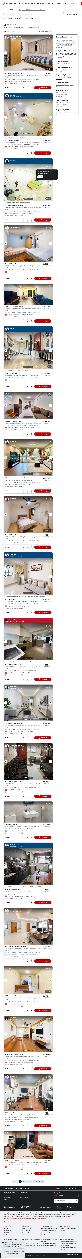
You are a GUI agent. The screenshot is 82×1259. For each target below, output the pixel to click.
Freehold (58, 63)
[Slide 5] (28, 69)
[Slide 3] (26, 133)
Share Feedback (24, 1197)
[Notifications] (78, 3)
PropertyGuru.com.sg (9, 1213)
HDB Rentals (63, 1230)
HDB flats (12, 1218)
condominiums (69, 1216)
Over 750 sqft (59, 77)
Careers (6, 1199)
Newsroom (23, 1195)
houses (30, 1218)
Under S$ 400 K (60, 85)
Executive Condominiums (21, 1218)
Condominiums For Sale (47, 1232)
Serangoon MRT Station (62, 102)
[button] (5, 24)
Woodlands (66, 112)
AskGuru (6, 1228)
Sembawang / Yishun (61, 94)
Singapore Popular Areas (67, 1239)
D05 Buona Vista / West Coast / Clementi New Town (68, 1244)
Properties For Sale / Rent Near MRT (31, 1240)
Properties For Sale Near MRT (30, 1243)
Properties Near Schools (47, 1245)
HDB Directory (26, 1230)
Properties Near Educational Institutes (49, 1240)
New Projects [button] (41, 3)
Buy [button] (20, 3)
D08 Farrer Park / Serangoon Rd (68, 1247)
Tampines (58, 112)
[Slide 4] (27, 69)
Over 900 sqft (67, 77)
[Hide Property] (46, 37)
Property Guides (8, 1230)
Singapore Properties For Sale (49, 1228)
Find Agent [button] (51, 3)
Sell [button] (32, 3)
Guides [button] (59, 3)
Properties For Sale (46, 1226)
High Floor (58, 69)
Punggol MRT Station (61, 104)
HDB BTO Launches (8, 1232)
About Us (6, 1195)
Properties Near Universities (48, 1243)
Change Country (59, 1193)
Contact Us (23, 1192)
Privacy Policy (20, 1248)
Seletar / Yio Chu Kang (62, 92)
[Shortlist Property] (50, 37)
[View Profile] (13, 37)
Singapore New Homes (10, 1239)
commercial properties (40, 1218)
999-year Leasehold (67, 63)
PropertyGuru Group (10, 1192)
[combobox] (34, 14)
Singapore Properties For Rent (68, 1228)
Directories (25, 1226)
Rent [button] (26, 3)
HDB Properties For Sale (47, 1230)
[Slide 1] (23, 69)
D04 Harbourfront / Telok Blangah (68, 1241)
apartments (7, 1218)
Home (5, 10)
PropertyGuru (7, 1226)
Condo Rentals (63, 1232)
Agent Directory (26, 1232)
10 (36, 1181)
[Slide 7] (32, 133)
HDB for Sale (13, 10)
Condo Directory (26, 1228)
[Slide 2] (24, 69)
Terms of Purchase (40, 1255)
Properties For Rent (65, 1226)
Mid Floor (65, 69)
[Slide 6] (30, 69)
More (64, 3)
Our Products (7, 1197)
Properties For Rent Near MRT (30, 1245)
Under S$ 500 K (69, 85)
